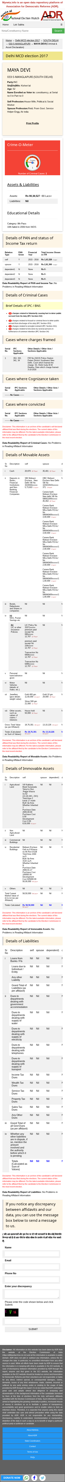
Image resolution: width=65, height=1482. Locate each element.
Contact (32, 1446)
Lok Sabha (18, 24)
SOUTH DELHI (50, 40)
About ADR (32, 1435)
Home (6, 24)
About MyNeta (32, 1430)
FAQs (32, 1457)
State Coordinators (32, 1441)
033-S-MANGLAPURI (19, 43)
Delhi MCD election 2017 (27, 40)
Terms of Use (32, 1452)
